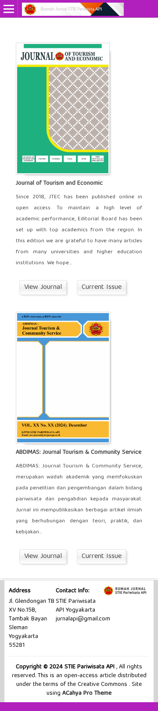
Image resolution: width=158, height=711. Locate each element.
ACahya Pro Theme (86, 693)
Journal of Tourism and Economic (59, 183)
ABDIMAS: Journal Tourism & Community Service (78, 452)
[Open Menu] (9, 9)
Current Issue (102, 287)
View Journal (43, 287)
